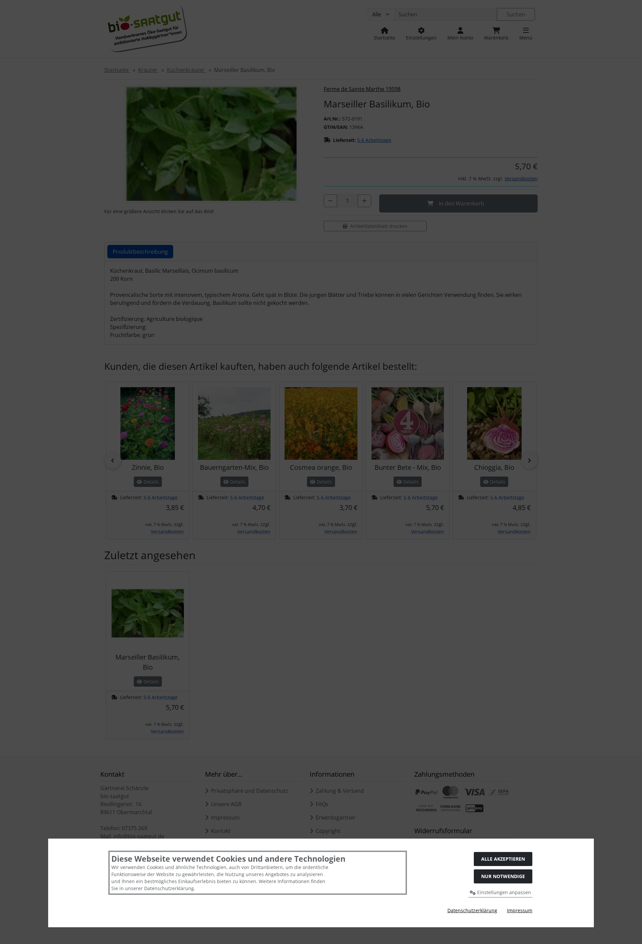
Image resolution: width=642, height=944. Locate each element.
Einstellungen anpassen (503, 892)
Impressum (519, 910)
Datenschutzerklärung (472, 910)
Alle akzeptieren (503, 859)
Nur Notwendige (503, 876)
